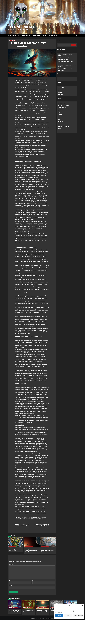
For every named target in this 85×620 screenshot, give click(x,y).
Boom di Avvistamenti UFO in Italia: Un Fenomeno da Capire (65, 62)
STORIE (44, 35)
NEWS (19, 35)
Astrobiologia (19, 515)
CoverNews (46, 618)
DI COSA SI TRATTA (12, 35)
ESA (18, 517)
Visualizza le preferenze (78, 615)
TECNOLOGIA (60, 131)
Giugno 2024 (60, 94)
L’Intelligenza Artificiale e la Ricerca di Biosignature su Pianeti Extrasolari (31, 550)
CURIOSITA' (13, 40)
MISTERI (59, 117)
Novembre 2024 (61, 87)
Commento (11, 564)
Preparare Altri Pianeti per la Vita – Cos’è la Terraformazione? (22, 524)
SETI (24, 518)
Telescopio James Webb (36, 518)
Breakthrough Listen (29, 515)
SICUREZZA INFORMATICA (63, 126)
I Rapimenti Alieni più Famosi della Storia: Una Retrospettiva (67, 66)
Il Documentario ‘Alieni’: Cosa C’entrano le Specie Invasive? (66, 69)
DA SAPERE (50, 35)
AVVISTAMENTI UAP (26, 35)
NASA (21, 518)
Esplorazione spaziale (27, 517)
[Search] (76, 36)
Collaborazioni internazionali (38, 515)
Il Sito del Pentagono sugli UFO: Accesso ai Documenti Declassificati (66, 58)
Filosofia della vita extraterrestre (37, 517)
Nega (68, 615)
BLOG (10, 40)
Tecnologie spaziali (28, 518)
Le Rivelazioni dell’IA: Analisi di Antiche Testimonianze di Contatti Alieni (47, 550)
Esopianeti (21, 517)
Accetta (59, 615)
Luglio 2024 (60, 92)
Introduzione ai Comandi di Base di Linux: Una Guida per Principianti (41, 524)
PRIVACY (56, 35)
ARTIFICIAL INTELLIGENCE (63, 105)
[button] (82, 605)
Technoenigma (21, 27)
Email (33, 580)
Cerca (58, 40)
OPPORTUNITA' (61, 121)
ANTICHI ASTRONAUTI (37, 35)
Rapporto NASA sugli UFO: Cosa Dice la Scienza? (65, 55)
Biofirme (23, 515)
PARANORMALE (61, 124)
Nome (10, 580)
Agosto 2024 (60, 89)
